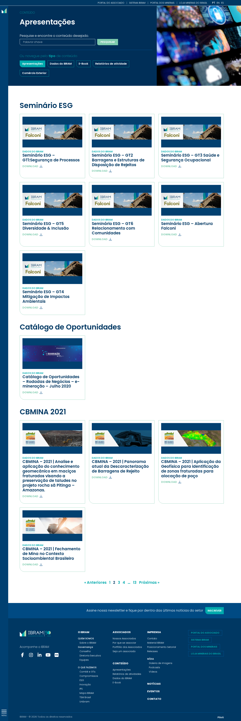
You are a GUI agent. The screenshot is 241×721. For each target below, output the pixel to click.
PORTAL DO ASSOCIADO (111, 2)
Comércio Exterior (34, 73)
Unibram (85, 701)
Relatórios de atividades (127, 674)
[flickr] (56, 655)
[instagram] (31, 655)
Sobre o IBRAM (88, 642)
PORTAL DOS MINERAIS (162, 2)
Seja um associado (124, 651)
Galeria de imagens (160, 663)
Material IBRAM (155, 642)
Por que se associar (124, 642)
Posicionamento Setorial (161, 647)
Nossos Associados (124, 638)
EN (218, 2)
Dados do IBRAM (61, 64)
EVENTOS (153, 691)
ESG (82, 680)
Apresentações (32, 64)
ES (222, 2)
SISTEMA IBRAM (137, 2)
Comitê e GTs (87, 671)
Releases (152, 651)
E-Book (83, 64)
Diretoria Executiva (90, 655)
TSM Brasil (85, 697)
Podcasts (154, 667)
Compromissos (89, 676)
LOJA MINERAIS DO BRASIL (193, 2)
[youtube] (48, 655)
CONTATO (154, 699)
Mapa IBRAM (87, 693)
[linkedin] (39, 655)
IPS (81, 688)
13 (134, 582)
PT (213, 2)
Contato (152, 638)
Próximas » (149, 582)
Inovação (85, 684)
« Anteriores (95, 582)
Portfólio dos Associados (127, 647)
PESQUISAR (107, 42)
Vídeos (153, 671)
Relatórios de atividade (111, 64)
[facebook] (23, 655)
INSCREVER (214, 611)
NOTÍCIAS (154, 684)
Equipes (84, 660)
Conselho (85, 651)
